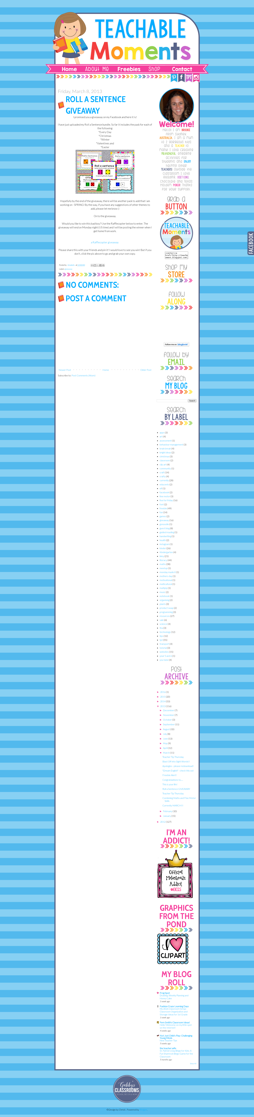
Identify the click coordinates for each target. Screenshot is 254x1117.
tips (161, 635)
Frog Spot (165, 992)
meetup (164, 568)
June (165, 738)
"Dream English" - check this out (178, 770)
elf (161, 488)
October (167, 719)
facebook (164, 492)
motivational (166, 580)
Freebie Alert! (169, 775)
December (169, 710)
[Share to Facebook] (100, 265)
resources (165, 616)
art (161, 436)
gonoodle (164, 524)
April (165, 748)
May (165, 743)
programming (166, 612)
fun (161, 512)
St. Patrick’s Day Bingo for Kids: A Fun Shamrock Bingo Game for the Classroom (176, 1053)
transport (164, 643)
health (163, 540)
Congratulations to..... (172, 779)
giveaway (68, 269)
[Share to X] (97, 265)
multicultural (166, 584)
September (169, 724)
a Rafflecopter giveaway (105, 242)
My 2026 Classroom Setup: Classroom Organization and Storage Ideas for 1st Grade (174, 1011)
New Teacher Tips (168, 1040)
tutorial (163, 647)
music (162, 592)
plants (163, 603)
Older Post (145, 369)
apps (162, 432)
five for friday (166, 500)
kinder (163, 548)
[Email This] (92, 265)
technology (165, 632)
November (169, 715)
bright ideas (165, 452)
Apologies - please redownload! (178, 766)
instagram (164, 544)
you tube (164, 659)
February (168, 811)
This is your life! (169, 784)
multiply (163, 588)
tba (161, 627)
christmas (164, 456)
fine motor (165, 496)
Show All (193, 1063)
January (167, 815)
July (165, 733)
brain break (165, 448)
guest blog (165, 528)
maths (163, 564)
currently (164, 480)
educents (164, 484)
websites (164, 651)
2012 (163, 821)
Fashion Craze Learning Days (174, 1006)
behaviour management (171, 444)
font (162, 504)
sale (162, 619)
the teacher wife (168, 1048)
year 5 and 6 (166, 655)
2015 (163, 696)
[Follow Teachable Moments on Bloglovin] (176, 345)
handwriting (165, 536)
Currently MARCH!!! (172, 805)
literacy (163, 560)
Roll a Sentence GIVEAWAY (176, 788)
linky (162, 556)
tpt (161, 639)
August (166, 729)
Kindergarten (166, 552)
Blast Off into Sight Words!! (176, 761)
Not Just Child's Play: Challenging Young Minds (176, 1036)
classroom (165, 460)
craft (162, 472)
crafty (163, 476)
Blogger (143, 1109)
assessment (166, 440)
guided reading (167, 532)
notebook (164, 596)
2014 (163, 701)
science (163, 623)
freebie (163, 508)
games (163, 516)
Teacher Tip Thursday (173, 756)
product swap (166, 607)
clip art (163, 464)
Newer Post (65, 369)
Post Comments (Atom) (83, 375)
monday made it (168, 572)
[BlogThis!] (94, 265)
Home (105, 369)
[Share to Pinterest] (103, 265)
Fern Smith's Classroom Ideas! (175, 1022)
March (166, 752)
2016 (163, 691)
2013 (163, 706)
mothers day (166, 576)
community (165, 468)
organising (164, 600)
